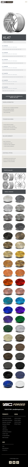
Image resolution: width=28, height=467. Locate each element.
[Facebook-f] (10, 462)
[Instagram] (17, 462)
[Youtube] (14, 462)
